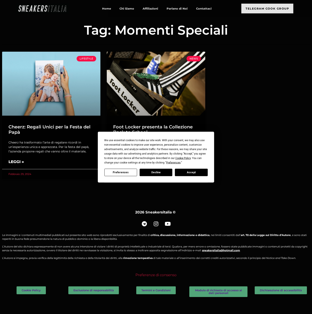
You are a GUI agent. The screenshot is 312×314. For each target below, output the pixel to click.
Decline (156, 172)
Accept (191, 172)
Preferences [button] (173, 162)
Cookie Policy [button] (183, 157)
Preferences (121, 172)
